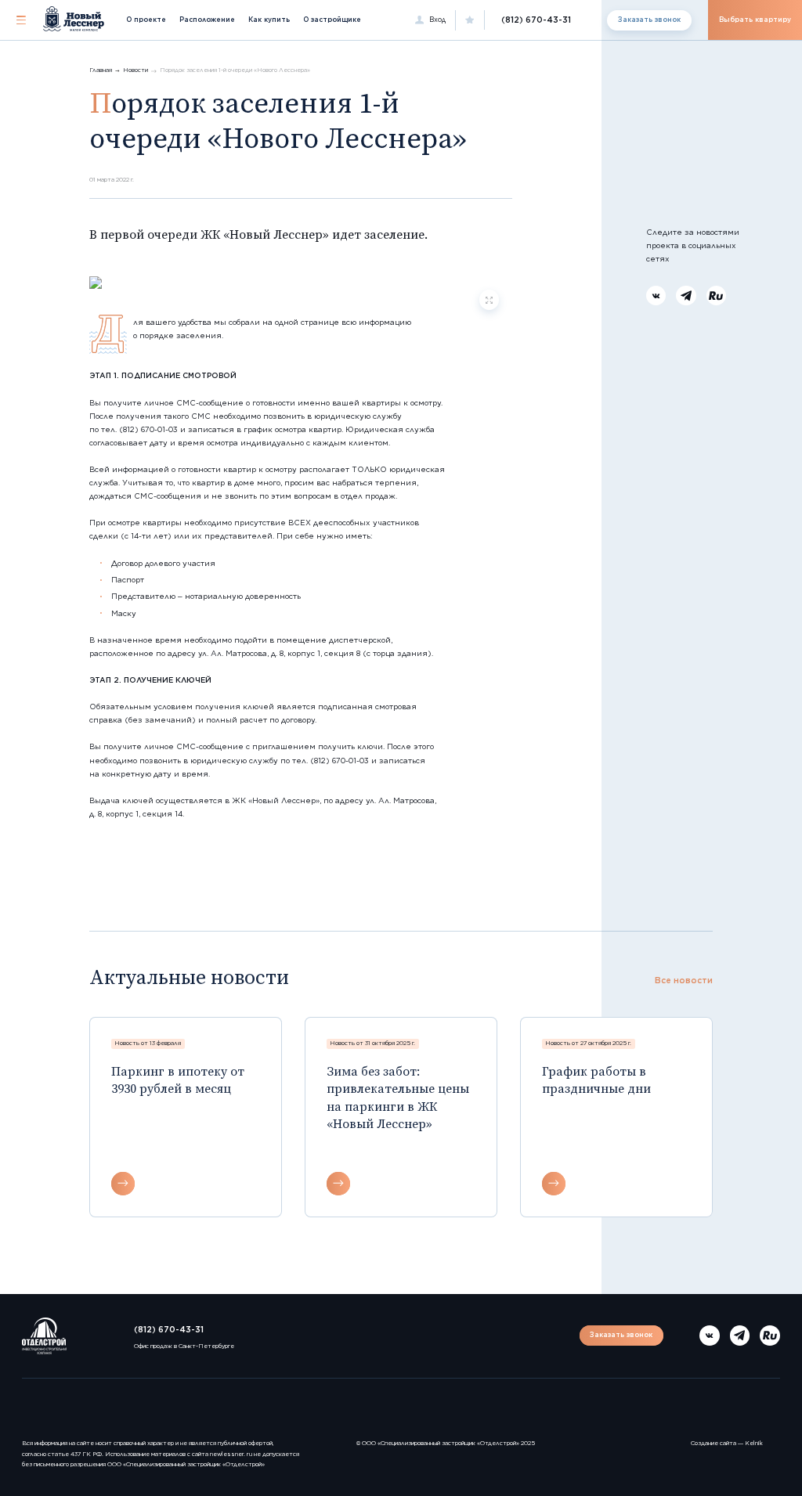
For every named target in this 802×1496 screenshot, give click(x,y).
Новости (135, 70)
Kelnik (754, 1443)
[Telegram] (686, 296)
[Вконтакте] (656, 296)
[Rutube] (716, 296)
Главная (100, 70)
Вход (437, 19)
